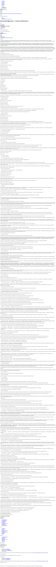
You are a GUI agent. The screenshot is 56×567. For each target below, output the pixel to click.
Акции (3, 5)
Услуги (3, 2)
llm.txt (3, 534)
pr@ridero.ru (4, 551)
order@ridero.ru (10, 550)
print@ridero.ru (8, 549)
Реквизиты (3, 532)
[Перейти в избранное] (0, 14)
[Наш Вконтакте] (2, 563)
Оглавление (6, 37)
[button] (28, 11)
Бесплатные (11, 13)
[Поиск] (1, 11)
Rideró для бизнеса (4, 525)
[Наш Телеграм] (2, 564)
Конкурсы (3, 3)
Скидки (14, 13)
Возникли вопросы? (5, 530)
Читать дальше (2, 556)
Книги (3, 529)
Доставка (3, 541)
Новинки (3, 538)
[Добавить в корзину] (3, 28)
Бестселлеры (8, 13)
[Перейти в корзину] (1, 14)
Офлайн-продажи (4, 519)
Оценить (5, 33)
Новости (3, 4)
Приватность (4, 531)
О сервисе (3, 1)
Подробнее (1, 32)
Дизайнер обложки (4, 523)
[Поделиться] (1, 35)
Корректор (3, 522)
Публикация (3, 524)
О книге (1, 37)
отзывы (4, 37)
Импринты (4, 13)
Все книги (1, 13)
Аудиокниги (3, 537)
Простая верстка (4, 520)
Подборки (16, 13)
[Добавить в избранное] (1, 34)
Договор (3, 533)
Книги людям (20, 13)
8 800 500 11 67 (2, 546)
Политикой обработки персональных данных (41, 552)
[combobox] (28, 10)
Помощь (3, 6)
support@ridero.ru (7, 558)
